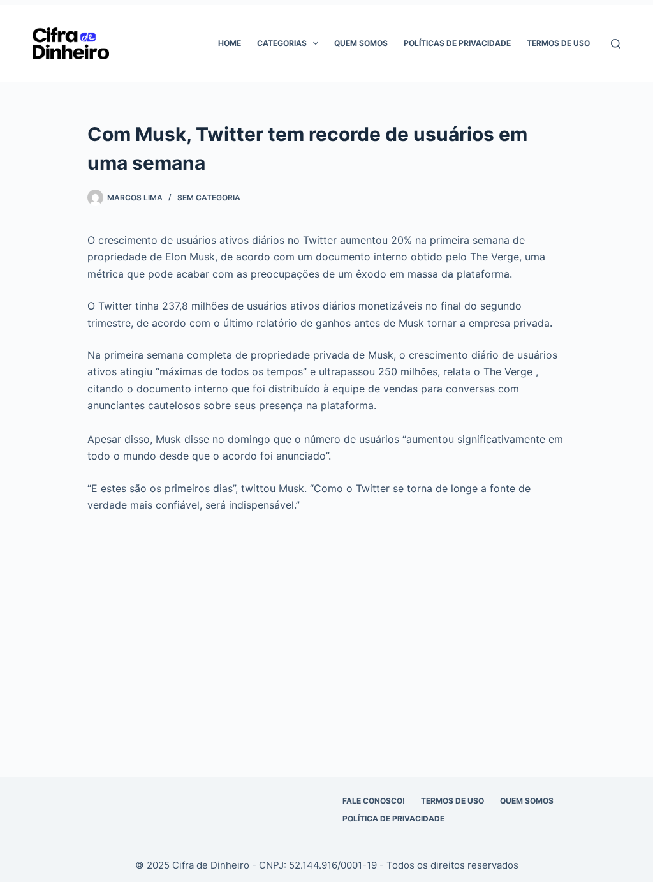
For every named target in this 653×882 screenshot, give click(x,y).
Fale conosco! (373, 800)
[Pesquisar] (615, 44)
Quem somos (361, 43)
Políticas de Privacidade (457, 43)
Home (229, 43)
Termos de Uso (558, 43)
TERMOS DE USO (452, 800)
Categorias (282, 43)
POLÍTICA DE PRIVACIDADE (393, 818)
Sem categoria (208, 197)
